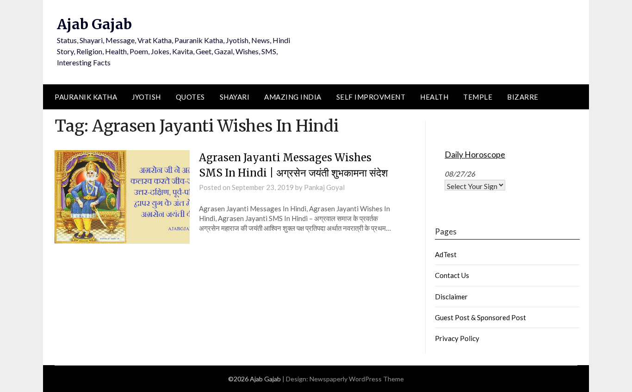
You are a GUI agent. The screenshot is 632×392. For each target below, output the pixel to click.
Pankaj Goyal (324, 187)
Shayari (235, 97)
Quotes (190, 97)
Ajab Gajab (94, 24)
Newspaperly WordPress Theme (357, 379)
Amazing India (293, 97)
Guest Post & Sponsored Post (480, 317)
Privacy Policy (457, 338)
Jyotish (146, 97)
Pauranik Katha (86, 97)
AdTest (446, 254)
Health (434, 97)
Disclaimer (451, 296)
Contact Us (452, 275)
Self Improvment (371, 97)
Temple (477, 97)
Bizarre (523, 97)
